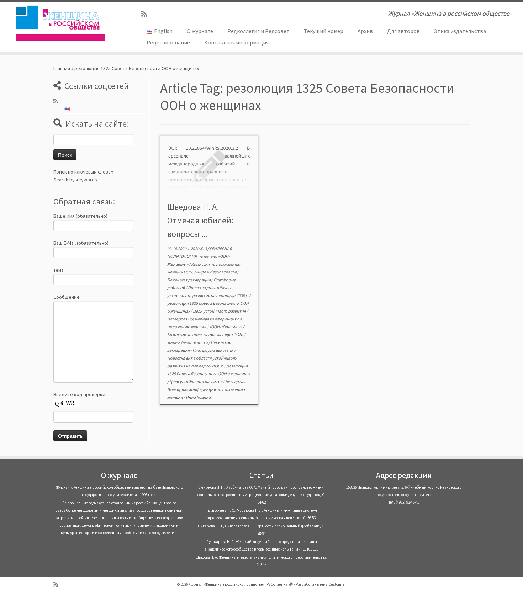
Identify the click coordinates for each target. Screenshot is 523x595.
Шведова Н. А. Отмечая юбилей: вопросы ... (200, 220)
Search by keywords (75, 179)
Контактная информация (236, 42)
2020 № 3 (199, 248)
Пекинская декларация (189, 279)
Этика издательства (460, 30)
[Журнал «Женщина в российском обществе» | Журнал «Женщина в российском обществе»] (60, 23)
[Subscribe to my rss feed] (146, 14)
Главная (61, 68)
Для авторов (403, 30)
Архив (365, 30)
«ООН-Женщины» (226, 326)
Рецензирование (168, 42)
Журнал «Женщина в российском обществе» (226, 584)
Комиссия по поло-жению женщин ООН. (205, 334)
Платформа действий (213, 350)
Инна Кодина (198, 397)
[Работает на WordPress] (290, 582)
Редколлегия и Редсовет (258, 30)
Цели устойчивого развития (220, 311)
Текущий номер (323, 30)
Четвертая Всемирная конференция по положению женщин (206, 389)
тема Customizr (332, 584)
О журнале (200, 30)
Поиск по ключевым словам (83, 172)
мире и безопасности (216, 272)
